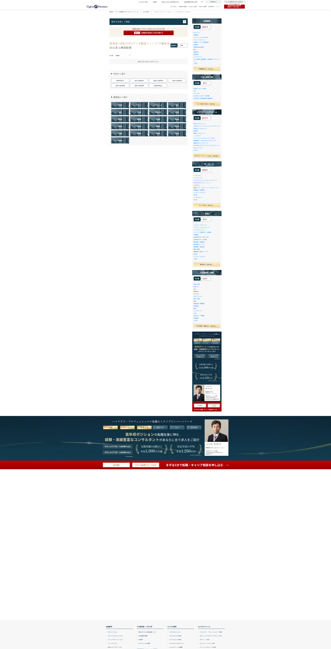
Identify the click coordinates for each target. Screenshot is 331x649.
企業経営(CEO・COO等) (200, 239)
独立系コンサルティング (200, 128)
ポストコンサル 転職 (144, 643)
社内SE (195, 195)
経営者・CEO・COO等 (200, 88)
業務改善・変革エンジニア (201, 251)
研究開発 (196, 235)
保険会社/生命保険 (199, 47)
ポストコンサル (198, 148)
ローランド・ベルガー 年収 (207, 643)
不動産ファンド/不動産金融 (201, 42)
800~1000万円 (139, 81)
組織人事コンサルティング (201, 143)
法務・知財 (197, 284)
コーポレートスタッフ (200, 192)
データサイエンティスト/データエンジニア (205, 180)
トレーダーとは (112, 643)
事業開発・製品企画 (199, 247)
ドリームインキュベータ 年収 (208, 647)
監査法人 (196, 131)
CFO (195, 91)
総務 (195, 308)
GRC (195, 289)
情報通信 (196, 291)
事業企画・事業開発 (199, 303)
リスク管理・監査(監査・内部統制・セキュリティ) (206, 60)
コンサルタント (198, 197)
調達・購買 (197, 249)
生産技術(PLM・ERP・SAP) (201, 237)
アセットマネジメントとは (115, 636)
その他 (195, 63)
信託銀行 (196, 54)
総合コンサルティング (200, 123)
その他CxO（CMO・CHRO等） (202, 96)
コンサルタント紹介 (143, 2)
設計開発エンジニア (199, 244)
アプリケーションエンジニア (201, 227)
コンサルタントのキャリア (176, 643)
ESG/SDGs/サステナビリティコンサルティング (206, 145)
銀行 (195, 49)
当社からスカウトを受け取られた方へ (170, 2)
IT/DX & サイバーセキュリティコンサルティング (207, 126)
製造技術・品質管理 (199, 242)
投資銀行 (196, 35)
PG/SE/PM (196, 185)
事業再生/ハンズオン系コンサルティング (205, 140)
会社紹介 (155, 2)
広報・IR (196, 286)
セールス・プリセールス (200, 225)
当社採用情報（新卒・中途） (191, 2)
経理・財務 (197, 299)
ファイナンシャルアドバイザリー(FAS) (204, 138)
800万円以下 (120, 81)
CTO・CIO (196, 93)
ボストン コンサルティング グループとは (211, 636)
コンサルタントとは (174, 632)
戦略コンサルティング (200, 133)
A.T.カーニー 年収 (204, 639)
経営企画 (196, 306)
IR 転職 (140, 639)
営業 (195, 301)
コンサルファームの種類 (175, 647)
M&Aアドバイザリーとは (114, 647)
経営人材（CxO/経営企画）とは (147, 632)
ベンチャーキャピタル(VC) (201, 37)
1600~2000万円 (139, 86)
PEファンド (197, 32)
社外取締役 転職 (142, 636)
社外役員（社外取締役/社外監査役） (203, 98)
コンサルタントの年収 (175, 639)
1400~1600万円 (120, 86)
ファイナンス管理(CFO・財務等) (202, 232)
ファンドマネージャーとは (115, 639)
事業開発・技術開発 (199, 190)
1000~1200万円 (158, 81)
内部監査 (196, 318)
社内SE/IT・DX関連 (199, 315)
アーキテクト (197, 175)
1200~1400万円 (177, 81)
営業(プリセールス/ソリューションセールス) (206, 187)
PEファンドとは (112, 632)
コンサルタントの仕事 (175, 636)
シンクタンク (197, 136)
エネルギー (197, 294)
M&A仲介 (196, 45)
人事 (195, 313)
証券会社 (196, 52)
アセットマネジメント (200, 40)
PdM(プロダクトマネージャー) (202, 183)
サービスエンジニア (199, 230)
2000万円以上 (158, 86)
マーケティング (198, 178)
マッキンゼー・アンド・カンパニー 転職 (211, 632)
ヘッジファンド (198, 57)
